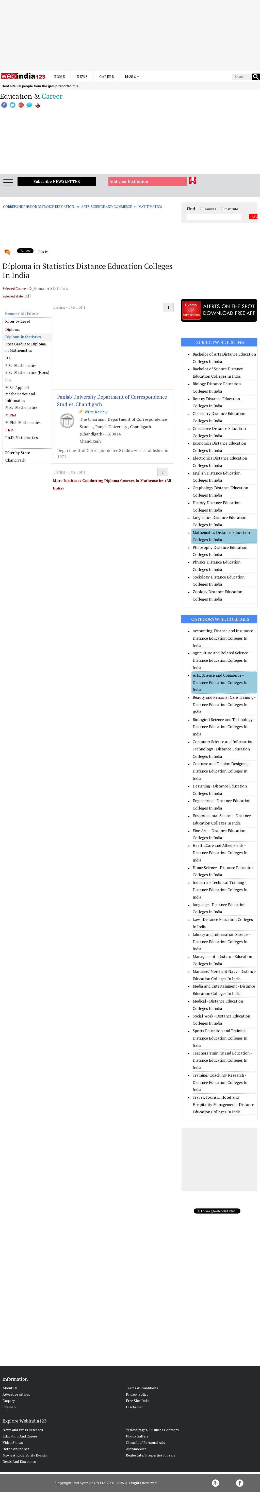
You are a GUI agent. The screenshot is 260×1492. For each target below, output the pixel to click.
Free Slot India (137, 1400)
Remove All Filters (22, 313)
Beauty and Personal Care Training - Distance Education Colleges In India (224, 704)
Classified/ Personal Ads (145, 1442)
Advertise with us (16, 1394)
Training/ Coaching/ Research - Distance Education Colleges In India (220, 1082)
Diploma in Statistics (23, 336)
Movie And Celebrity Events (25, 1455)
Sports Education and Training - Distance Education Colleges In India (220, 1038)
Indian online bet (16, 1448)
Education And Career (20, 1436)
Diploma (12, 329)
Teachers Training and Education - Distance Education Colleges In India (222, 1060)
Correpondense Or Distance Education (38, 206)
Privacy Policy (137, 1394)
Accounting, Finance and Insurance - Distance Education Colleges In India (224, 638)
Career (106, 76)
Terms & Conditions (142, 1387)
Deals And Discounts (19, 1461)
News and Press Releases (23, 1429)
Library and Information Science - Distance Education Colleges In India (221, 942)
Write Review (95, 411)
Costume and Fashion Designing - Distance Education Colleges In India (222, 771)
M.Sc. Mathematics (21, 407)
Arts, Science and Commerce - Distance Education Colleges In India (220, 682)
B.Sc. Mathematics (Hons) (27, 372)
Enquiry (9, 1400)
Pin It (42, 251)
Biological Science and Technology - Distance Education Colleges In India (224, 727)
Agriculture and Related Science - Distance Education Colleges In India (221, 660)
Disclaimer (134, 1407)
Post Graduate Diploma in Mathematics (25, 347)
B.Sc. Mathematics (21, 365)
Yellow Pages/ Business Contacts (152, 1429)
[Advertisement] (130, 35)
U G (8, 358)
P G (8, 380)
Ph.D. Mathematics (21, 437)
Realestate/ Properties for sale (150, 1455)
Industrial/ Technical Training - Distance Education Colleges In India (220, 890)
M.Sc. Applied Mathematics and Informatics (20, 394)
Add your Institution (128, 181)
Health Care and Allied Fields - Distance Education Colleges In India (220, 853)
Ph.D (9, 430)
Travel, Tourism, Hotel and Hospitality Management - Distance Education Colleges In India (223, 1104)
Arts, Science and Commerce (106, 206)
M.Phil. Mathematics (23, 422)
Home (59, 76)
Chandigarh (15, 460)
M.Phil (10, 415)
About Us (10, 1387)
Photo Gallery (137, 1436)
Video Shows (13, 1442)
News (82, 76)
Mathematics (150, 206)
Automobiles (136, 1448)
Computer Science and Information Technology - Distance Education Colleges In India (223, 749)
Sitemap (9, 1407)
